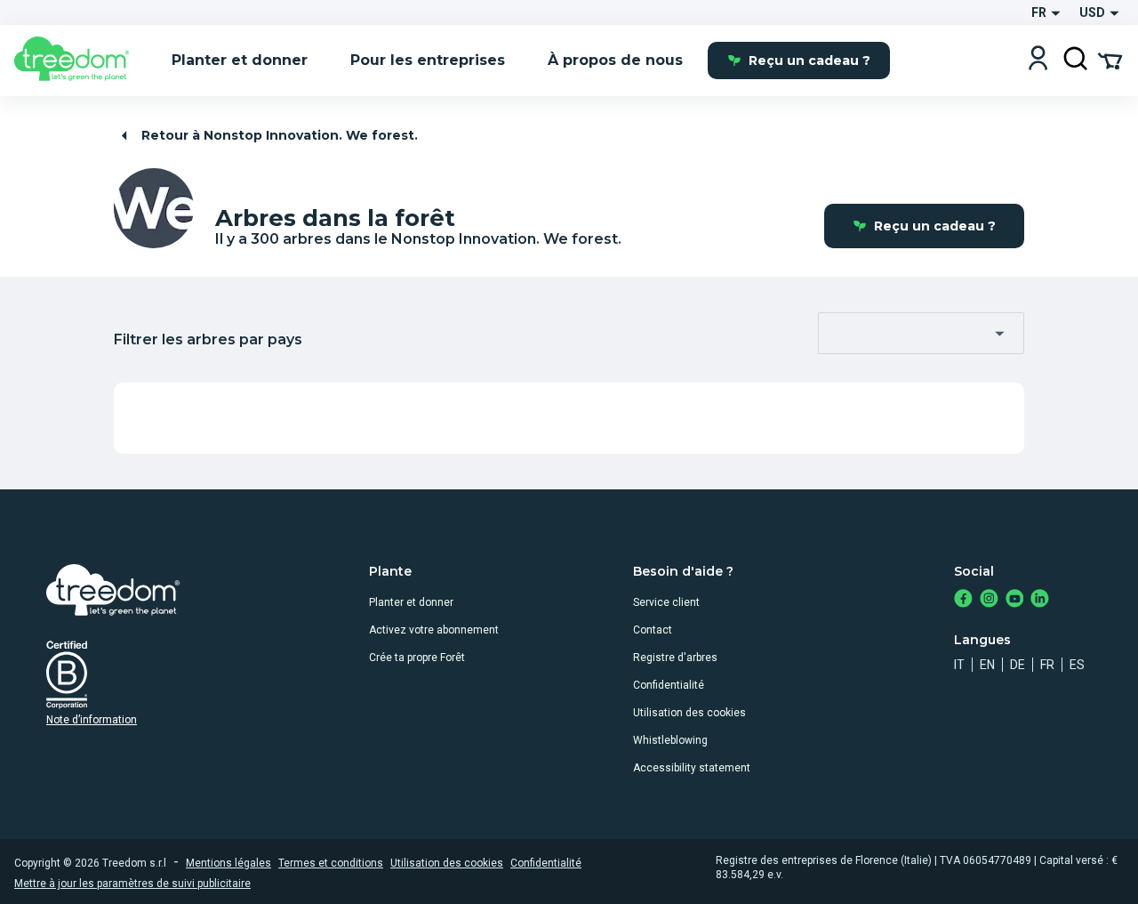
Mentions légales (228, 863)
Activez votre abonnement (434, 630)
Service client (666, 602)
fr (1047, 665)
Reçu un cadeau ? (809, 60)
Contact (652, 630)
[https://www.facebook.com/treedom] (963, 600)
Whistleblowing (670, 740)
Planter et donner (411, 602)
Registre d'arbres (675, 657)
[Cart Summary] (1110, 60)
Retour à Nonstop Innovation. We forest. (279, 135)
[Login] (1038, 60)
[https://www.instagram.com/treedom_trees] (989, 600)
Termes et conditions (330, 863)
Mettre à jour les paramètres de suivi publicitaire (132, 883)
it (959, 665)
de (1017, 665)
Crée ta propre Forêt (417, 657)
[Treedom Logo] (78, 60)
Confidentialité (668, 685)
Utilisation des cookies (689, 712)
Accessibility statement (691, 768)
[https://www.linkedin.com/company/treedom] (1039, 600)
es (1077, 665)
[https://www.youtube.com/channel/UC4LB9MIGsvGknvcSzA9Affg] (1015, 600)
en (987, 665)
